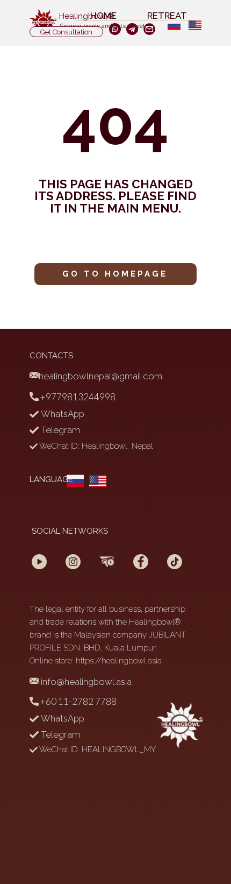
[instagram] (132, 29)
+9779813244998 (77, 396)
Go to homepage (115, 274)
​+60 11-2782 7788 (78, 701)
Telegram (59, 430)
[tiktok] (174, 561)
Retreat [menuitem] (167, 16)
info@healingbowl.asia (85, 681)
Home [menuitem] (103, 16)
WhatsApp (61, 413)
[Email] (149, 29)
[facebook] (115, 29)
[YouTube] (39, 561)
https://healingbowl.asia (119, 661)
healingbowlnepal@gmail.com (100, 376)
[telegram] (106, 561)
